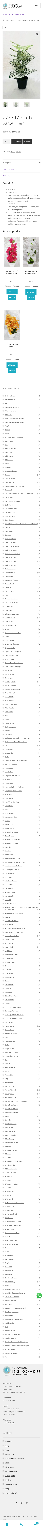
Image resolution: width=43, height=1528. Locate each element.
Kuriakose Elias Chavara (13, 858)
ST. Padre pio (9, 1207)
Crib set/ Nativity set (12, 614)
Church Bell (9, 576)
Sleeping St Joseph (11, 1143)
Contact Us (9, 1454)
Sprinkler (8, 1146)
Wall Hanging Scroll (11, 1312)
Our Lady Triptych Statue (13, 1018)
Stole (7, 1252)
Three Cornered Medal (12, 1289)
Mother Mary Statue (12, 936)
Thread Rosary (10, 1282)
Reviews (8, 1480)
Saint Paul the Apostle (12, 1113)
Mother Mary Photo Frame (14, 932)
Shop (7, 1488)
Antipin (7, 430)
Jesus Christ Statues (12, 832)
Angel (7, 426)
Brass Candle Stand (11, 471)
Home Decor (9, 806)
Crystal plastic (10, 648)
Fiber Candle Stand (11, 704)
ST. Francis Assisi (11, 1169)
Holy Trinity (9, 798)
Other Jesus (9, 988)
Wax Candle (9, 1316)
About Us (8, 1441)
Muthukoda (9, 943)
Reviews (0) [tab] (7, 176)
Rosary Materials (11, 1097)
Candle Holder (10, 479)
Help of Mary (9, 768)
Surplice (8, 1263)
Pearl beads (9, 1022)
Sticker (7, 1248)
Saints (7, 1116)
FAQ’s (7, 1463)
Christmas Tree (10, 569)
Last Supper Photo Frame (13, 866)
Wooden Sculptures (11, 1353)
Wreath (7, 1357)
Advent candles (10, 400)
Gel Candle (8, 734)
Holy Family (9, 783)
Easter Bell (8, 670)
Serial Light (9, 1128)
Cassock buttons (11, 509)
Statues (7, 1237)
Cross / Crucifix (10, 618)
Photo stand (9, 1030)
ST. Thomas (9, 1218)
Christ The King (10, 543)
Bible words (9, 460)
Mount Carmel (10, 940)
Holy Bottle (9, 772)
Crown (7, 629)
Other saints (9, 1000)
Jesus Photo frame (11, 843)
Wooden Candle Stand (12, 1334)
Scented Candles (10, 1124)
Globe (7, 757)
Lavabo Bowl (9, 873)
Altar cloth (8, 415)
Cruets (7, 637)
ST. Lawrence (9, 1191)
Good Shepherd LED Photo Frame (16, 761)
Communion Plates (11, 599)
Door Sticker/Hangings (13, 667)
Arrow (7, 433)
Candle (7, 475)
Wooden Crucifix (10, 1338)
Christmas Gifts (10, 558)
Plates (7, 1045)
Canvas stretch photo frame (14, 486)
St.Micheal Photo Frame (13, 1225)
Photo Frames (10, 1026)
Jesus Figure (9, 836)
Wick (6, 1327)
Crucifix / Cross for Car (13, 633)
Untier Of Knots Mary (12, 1297)
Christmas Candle (11, 550)
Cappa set (8, 490)
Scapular (8, 1120)
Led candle (8, 877)
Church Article (10, 573)
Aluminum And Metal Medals (14, 422)
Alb (6, 403)
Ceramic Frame (10, 516)
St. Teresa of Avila (11, 1214)
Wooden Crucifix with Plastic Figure (17, 1346)
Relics (7, 1071)
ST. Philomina (9, 1210)
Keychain (8, 851)
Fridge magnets (10, 727)
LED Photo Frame (11, 881)
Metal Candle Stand (11, 921)
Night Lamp (9, 951)
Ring (6, 1079)
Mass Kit (8, 900)
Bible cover (8, 452)
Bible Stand (9, 456)
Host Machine (9, 813)
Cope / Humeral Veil (11, 603)
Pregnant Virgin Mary (12, 1052)
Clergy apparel (10, 591)
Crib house (8, 610)
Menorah (8, 917)
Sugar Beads (9, 1259)
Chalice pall (9, 531)
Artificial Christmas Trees (14, 437)
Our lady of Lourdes (12, 1011)
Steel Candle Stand (11, 1244)
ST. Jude (8, 1188)
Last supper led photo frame (15, 862)
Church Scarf (9, 584)
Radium (7, 1064)
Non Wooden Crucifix (12, 955)
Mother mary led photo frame (15, 928)
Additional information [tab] (11, 169)
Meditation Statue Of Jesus (14, 913)
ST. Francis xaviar (11, 1173)
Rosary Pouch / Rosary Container (16, 1101)
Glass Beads (9, 749)
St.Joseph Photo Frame (13, 1222)
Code (6, 595)
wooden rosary (10, 1349)
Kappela (8, 847)
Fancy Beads (9, 697)
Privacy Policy (10, 1476)
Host (6, 810)
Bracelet (8, 467)
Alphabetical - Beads (12, 407)
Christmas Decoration (12, 554)
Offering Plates (10, 962)
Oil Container (9, 966)
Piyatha (7, 1037)
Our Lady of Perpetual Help (14, 1015)
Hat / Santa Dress (11, 764)
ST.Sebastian (9, 1229)
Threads (8, 1285)
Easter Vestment (10, 685)
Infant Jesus (9, 828)
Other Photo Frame (11, 996)
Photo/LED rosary (11, 1033)
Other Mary (9, 992)
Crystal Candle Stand (12, 644)
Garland (7, 730)
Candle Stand (9, 482)
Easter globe (9, 678)
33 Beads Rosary (10, 396)
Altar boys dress (10, 411)
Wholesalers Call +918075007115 (13, 14)
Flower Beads (9, 723)
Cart (7, 1450)
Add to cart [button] (12, 292)
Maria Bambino (10, 896)
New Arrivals (9, 947)
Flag (6, 715)
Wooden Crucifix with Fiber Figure (16, 1342)
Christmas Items (10, 561)
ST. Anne (8, 1154)
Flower (19, 20)
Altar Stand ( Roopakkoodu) (14, 418)
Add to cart (17, 141)
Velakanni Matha (11, 1300)
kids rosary (9, 855)
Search (21, 1524)
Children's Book (10, 539)
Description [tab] (7, 163)
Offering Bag (9, 958)
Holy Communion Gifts (12, 776)
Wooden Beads (10, 1331)
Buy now (27, 141)
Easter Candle (9, 674)
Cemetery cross (10, 512)
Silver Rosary (9, 1139)
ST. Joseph (8, 1180)
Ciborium (8, 588)
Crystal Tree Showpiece (13, 652)
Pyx (6, 1060)
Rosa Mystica (9, 1086)
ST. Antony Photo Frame (13, 1161)
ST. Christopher (10, 1165)
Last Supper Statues (12, 870)
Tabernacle (9, 1270)
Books (7, 464)
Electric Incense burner (13, 689)
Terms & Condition (12, 1493)
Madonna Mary (10, 892)
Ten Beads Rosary (11, 1278)
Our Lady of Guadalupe (13, 1007)
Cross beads (9, 621)
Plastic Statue (10, 1041)
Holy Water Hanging (12, 802)
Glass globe (9, 753)
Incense (7, 821)
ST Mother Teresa (11, 1150)
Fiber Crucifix (9, 708)
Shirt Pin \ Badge (10, 1135)
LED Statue (9, 885)
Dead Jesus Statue (11, 655)
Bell (6, 445)
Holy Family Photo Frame (13, 791)
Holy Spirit (8, 794)
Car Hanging (9, 497)
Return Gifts (9, 1075)
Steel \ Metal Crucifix (12, 1240)
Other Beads (9, 985)
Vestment (8, 1304)
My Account (7, 1524)
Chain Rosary (9, 520)
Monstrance (9, 924)
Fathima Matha (10, 700)
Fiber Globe (9, 712)
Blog (7, 1445)
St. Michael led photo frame (14, 1203)
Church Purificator (11, 580)
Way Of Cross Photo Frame (14, 1319)
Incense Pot (9, 825)
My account (9, 1467)
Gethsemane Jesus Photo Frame (16, 742)
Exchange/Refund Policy (14, 1458)
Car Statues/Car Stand (13, 501)
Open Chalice (9, 977)
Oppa (7, 981)
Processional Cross (11, 1056)
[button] (37, 34)
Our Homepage (11, 1471)
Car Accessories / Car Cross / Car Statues (19, 494)
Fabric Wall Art (10, 693)
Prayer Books (9, 1049)
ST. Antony (8, 1158)
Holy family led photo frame (14, 787)
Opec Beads (9, 973)
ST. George (8, 1176)
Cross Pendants (10, 625)
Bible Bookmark (10, 448)
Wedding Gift (9, 1323)
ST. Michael (9, 1199)
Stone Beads (9, 1255)
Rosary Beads (9, 1094)
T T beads (8, 1267)
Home (7, 20)
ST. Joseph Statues (11, 1184)
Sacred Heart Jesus (11, 1105)
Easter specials (10, 682)
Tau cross (8, 1274)
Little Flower (9, 888)
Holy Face (8, 779)
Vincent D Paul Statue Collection (16, 1308)
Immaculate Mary (11, 817)
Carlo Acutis (9, 505)
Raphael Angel (10, 1067)
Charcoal (8, 535)
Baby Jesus (9, 441)
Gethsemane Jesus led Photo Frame (17, 738)
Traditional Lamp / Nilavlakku (15, 1293)
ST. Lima (8, 1195)
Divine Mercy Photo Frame (14, 663)
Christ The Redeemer (12, 546)
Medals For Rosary (11, 903)
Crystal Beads (9, 640)
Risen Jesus (9, 1082)
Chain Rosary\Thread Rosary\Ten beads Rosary (21, 524)
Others (13, 20)
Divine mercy (9, 659)
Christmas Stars (10, 565)
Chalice (7, 528)
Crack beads (9, 606)
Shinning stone (10, 1131)
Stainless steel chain (12, 1233)
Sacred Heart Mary (11, 1109)
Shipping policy (11, 1484)
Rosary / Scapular (11, 1090)
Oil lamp (8, 970)
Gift (6, 746)
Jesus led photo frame (12, 840)
